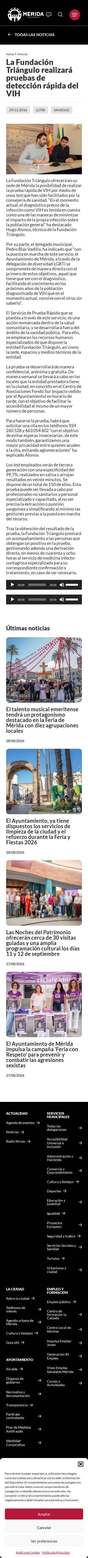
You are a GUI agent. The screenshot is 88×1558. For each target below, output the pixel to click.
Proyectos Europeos (54, 1225)
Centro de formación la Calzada (56, 1314)
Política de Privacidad (56, 1552)
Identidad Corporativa (15, 1442)
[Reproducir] (12, 584)
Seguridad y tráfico (61, 1236)
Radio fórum (15, 1141)
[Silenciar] (61, 584)
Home (10, 54)
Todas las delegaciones (56, 1127)
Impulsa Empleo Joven (59, 1343)
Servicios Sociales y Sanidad (61, 1247)
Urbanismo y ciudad (56, 1270)
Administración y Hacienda (60, 1158)
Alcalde (12, 1369)
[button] (80, 1464)
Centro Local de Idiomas (59, 1329)
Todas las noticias (35, 34)
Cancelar (44, 1527)
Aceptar (44, 1514)
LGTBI (40, 110)
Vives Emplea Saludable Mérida (60, 1369)
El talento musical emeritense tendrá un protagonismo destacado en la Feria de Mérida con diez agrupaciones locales (42, 720)
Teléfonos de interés (15, 1309)
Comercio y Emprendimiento (60, 1170)
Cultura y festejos (19, 1333)
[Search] (60, 14)
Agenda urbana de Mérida (19, 1322)
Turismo (53, 1258)
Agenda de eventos (20, 1122)
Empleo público (59, 1302)
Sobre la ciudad (17, 1298)
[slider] (72, 584)
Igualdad (53, 1213)
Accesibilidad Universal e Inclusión (57, 1142)
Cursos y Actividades (56, 1383)
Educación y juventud (56, 1202)
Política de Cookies (28, 1552)
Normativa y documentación (18, 1394)
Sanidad (61, 110)
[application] (44, 585)
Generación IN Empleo (58, 1356)
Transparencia (17, 1405)
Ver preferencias (44, 1541)
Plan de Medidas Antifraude (18, 1429)
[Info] (48, 14)
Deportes (54, 1191)
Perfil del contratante (15, 1416)
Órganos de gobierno (14, 1380)
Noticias (22, 54)
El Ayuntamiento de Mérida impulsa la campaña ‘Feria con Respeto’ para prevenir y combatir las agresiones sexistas (42, 1054)
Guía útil (12, 1342)
